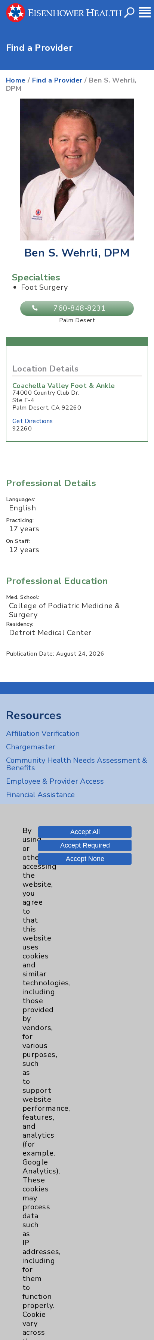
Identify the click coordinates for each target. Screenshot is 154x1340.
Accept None (85, 858)
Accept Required (85, 845)
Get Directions (32, 421)
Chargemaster (30, 747)
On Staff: (18, 541)
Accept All (85, 832)
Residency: (20, 624)
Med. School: (23, 597)
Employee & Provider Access (55, 781)
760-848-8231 (79, 308)
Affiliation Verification (43, 733)
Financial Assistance (40, 795)
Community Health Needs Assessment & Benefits (76, 764)
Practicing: (20, 520)
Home (16, 80)
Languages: (21, 499)
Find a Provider (57, 80)
